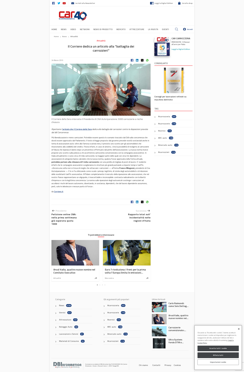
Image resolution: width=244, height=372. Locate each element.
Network (85, 29)
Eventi (165, 29)
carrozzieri (167, 152)
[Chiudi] (239, 329)
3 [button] (102, 285)
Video (73, 29)
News (64, 29)
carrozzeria (167, 116)
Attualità (74, 36)
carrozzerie (167, 123)
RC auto (166, 137)
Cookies (177, 365)
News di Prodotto (103, 29)
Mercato (121, 29)
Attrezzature (136, 29)
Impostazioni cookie (218, 362)
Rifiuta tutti (218, 355)
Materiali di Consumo (71, 341)
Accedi (190, 29)
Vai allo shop (187, 3)
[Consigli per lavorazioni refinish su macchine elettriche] (173, 80)
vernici (165, 130)
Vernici (65, 312)
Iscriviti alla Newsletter (85, 3)
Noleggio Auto (68, 326)
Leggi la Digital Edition (164, 3)
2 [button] (99, 285)
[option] (75, 260)
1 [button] (97, 285)
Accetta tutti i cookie (218, 348)
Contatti (156, 365)
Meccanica (109, 278)
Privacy (168, 365)
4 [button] (105, 285)
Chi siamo (143, 365)
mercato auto (168, 145)
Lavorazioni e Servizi (71, 333)
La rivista (153, 29)
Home (54, 29)
